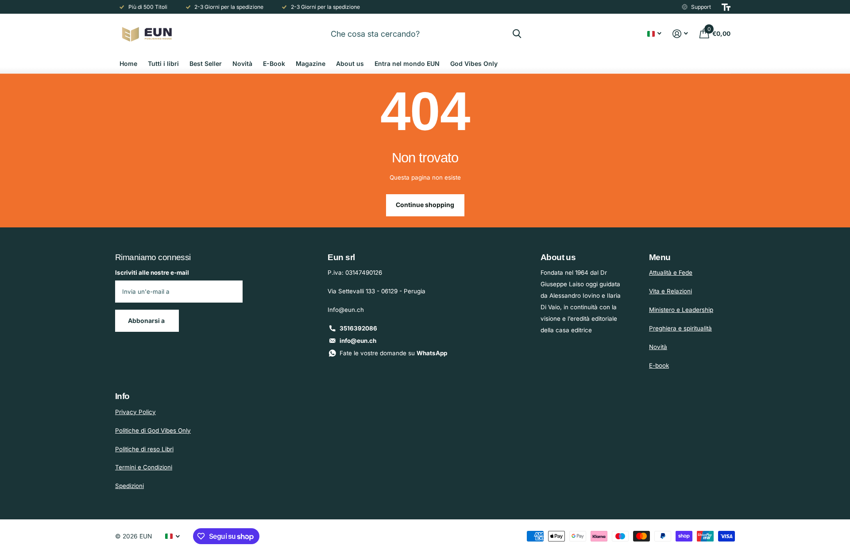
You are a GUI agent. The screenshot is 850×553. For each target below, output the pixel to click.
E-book (659, 365)
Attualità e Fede (670, 272)
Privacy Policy (135, 411)
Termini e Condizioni (143, 467)
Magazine (310, 63)
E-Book (274, 63)
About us (350, 63)
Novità (242, 63)
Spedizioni (129, 485)
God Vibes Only (474, 63)
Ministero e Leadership (681, 309)
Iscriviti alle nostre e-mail (152, 272)
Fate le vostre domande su (393, 353)
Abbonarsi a (147, 320)
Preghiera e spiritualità (680, 328)
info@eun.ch (358, 340)
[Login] (680, 34)
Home (128, 63)
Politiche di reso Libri (144, 449)
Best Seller (205, 63)
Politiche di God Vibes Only (153, 430)
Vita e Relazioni (670, 291)
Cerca (517, 33)
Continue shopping (425, 204)
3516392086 (358, 328)
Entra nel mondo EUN (407, 63)
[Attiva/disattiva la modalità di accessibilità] (726, 7)
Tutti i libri (163, 63)
